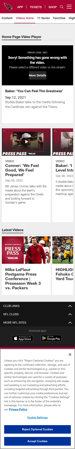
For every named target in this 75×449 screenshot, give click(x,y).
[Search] (61, 7)
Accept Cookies (38, 441)
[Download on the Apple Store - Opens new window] (22, 338)
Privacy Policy (18, 409)
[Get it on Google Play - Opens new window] (51, 340)
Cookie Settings (37, 417)
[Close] (70, 354)
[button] (37, 75)
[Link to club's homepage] (8, 5)
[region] (37, 399)
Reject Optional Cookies (37, 429)
